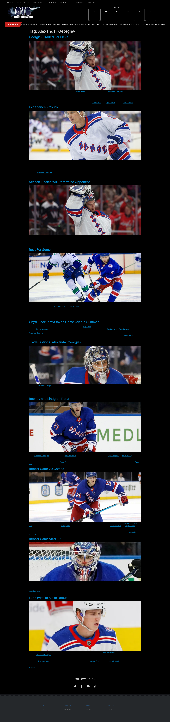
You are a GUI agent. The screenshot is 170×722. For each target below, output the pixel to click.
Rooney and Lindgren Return (50, 399)
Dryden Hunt (112, 329)
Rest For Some (40, 250)
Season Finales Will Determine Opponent (59, 182)
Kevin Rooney (127, 456)
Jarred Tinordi (95, 661)
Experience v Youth (43, 107)
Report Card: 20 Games (46, 469)
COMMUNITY (79, 2)
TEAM (8, 2)
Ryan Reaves (124, 329)
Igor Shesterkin (70, 456)
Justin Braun (96, 103)
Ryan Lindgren (113, 456)
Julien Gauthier (115, 526)
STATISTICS (22, 2)
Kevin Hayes (128, 335)
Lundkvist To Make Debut (48, 598)
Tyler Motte (110, 103)
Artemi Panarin (59, 306)
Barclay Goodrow (42, 329)
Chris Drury (80, 92)
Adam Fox (63, 462)
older (32, 668)
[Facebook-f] (81, 686)
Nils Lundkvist (43, 661)
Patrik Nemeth (114, 661)
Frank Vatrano (128, 103)
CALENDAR (37, 2)
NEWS (51, 2)
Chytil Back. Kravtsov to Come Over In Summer (64, 322)
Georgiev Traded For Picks (48, 37)
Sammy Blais (65, 526)
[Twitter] (75, 686)
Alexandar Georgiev (115, 92)
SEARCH (91, 2)
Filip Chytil (87, 327)
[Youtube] (88, 686)
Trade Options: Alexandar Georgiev (55, 342)
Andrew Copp (73, 306)
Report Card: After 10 (45, 539)
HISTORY (63, 2)
